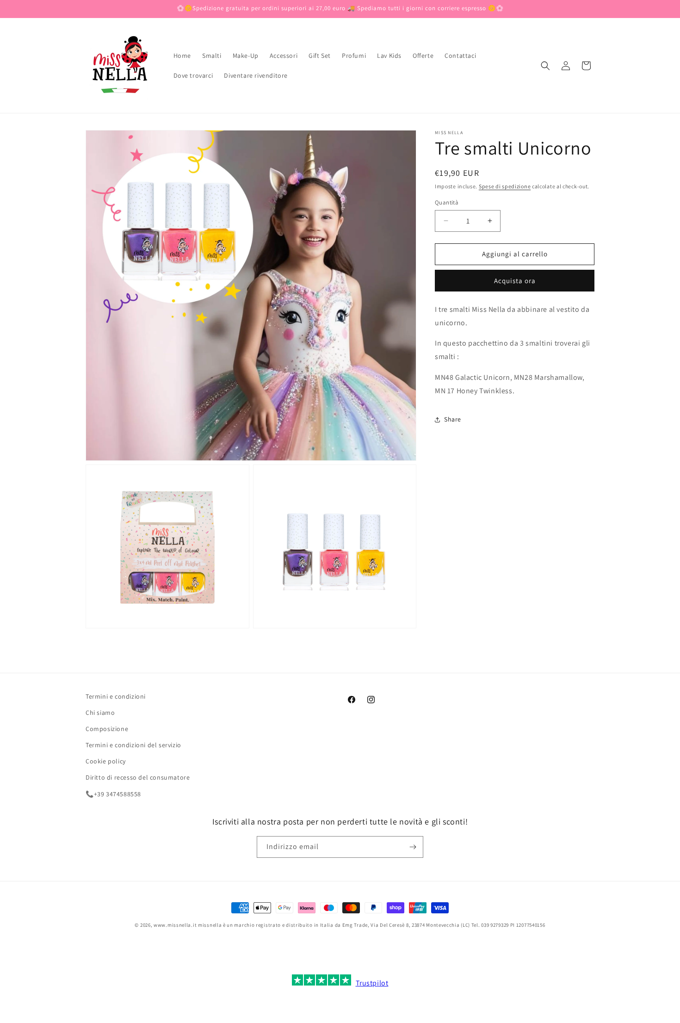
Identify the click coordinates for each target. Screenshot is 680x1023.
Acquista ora (515, 280)
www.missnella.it (175, 925)
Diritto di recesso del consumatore (138, 777)
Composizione (107, 729)
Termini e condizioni (116, 696)
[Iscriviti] (412, 847)
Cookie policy (106, 761)
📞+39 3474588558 (113, 794)
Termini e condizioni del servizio (133, 745)
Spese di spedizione (505, 186)
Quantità (446, 202)
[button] (545, 66)
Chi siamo (100, 712)
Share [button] (452, 419)
